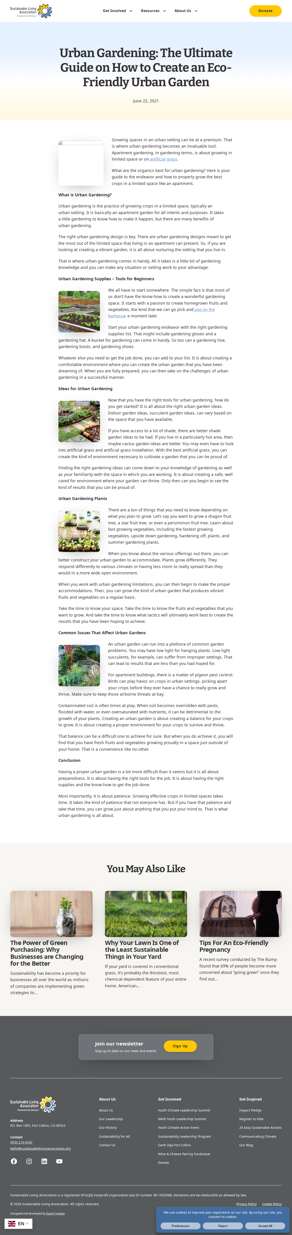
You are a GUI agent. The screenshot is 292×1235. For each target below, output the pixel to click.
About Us (106, 1110)
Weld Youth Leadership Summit (182, 1119)
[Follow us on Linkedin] (48, 1161)
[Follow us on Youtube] (63, 1161)
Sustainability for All (114, 1136)
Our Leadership (111, 1119)
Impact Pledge (250, 1110)
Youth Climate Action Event (178, 1127)
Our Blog (246, 1145)
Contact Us (107, 1145)
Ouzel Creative (55, 1213)
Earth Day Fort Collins (174, 1145)
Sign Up (180, 1045)
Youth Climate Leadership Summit (184, 1110)
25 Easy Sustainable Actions (260, 1127)
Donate (265, 10)
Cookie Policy (272, 1204)
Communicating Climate (257, 1136)
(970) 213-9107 (21, 1142)
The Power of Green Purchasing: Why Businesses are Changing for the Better (46, 952)
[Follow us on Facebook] (17, 1161)
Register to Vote (251, 1119)
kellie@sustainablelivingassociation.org (40, 1148)
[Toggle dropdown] (131, 11)
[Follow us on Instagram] (32, 1161)
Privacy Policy (246, 1204)
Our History (108, 1127)
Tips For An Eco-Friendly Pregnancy (233, 946)
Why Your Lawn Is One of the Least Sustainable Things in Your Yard (142, 949)
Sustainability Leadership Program (184, 1136)
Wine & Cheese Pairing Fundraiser (184, 1154)
